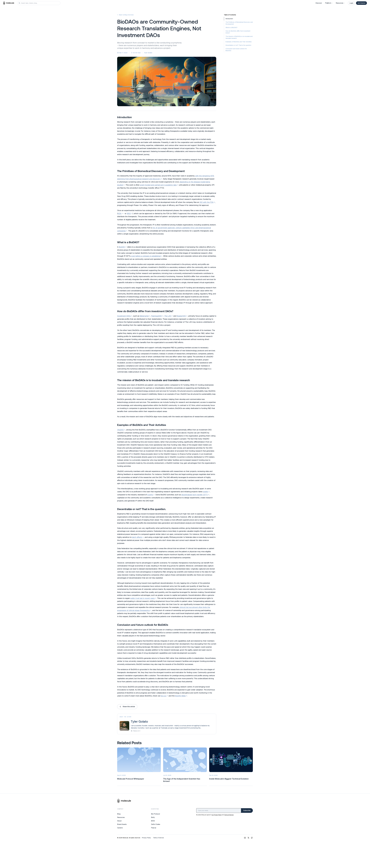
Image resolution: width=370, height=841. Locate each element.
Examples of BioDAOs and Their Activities (239, 42)
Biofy (153, 817)
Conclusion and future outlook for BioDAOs (236, 49)
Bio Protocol (155, 814)
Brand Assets (122, 824)
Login (351, 3)
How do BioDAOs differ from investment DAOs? (238, 32)
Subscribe (247, 810)
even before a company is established (146, 256)
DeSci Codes (155, 824)
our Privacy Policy (217, 815)
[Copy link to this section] (115, 117)
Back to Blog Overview (126, 15)
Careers (120, 828)
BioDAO (122, 247)
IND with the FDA (206, 202)
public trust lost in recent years (142, 598)
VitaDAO (120, 430)
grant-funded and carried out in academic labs (158, 185)
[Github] (252, 838)
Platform (328, 3)
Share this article (129, 707)
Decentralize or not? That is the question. (238, 45)
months (150, 495)
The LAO (167, 316)
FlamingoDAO (156, 316)
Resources (339, 3)
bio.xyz (163, 696)
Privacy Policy (146, 838)
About (119, 821)
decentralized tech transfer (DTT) (194, 495)
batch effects (137, 537)
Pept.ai (153, 828)
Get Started (361, 3)
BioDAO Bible (180, 696)
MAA (129, 213)
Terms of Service (229, 815)
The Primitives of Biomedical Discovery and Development (239, 23)
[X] (248, 838)
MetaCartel (144, 316)
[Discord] (245, 838)
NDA (119, 213)
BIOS (153, 821)
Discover (319, 3)
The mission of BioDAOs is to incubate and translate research (239, 37)
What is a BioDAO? (231, 27)
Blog (118, 814)
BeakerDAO (181, 316)
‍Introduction (229, 19)
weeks (205, 491)
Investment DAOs (124, 316)
